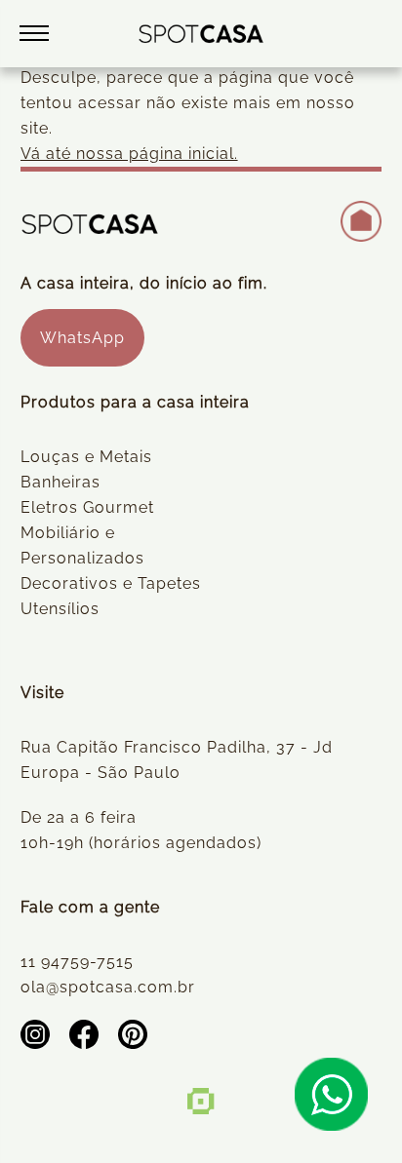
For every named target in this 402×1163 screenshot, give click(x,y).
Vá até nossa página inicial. (129, 153)
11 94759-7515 (77, 961)
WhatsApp (82, 338)
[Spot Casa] (201, 33)
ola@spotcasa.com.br (107, 987)
